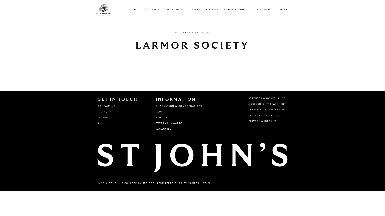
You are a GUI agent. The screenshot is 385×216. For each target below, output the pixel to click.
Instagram (105, 112)
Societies (206, 33)
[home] (103, 10)
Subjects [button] (194, 9)
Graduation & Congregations (179, 106)
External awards (169, 123)
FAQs (159, 112)
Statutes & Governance (266, 98)
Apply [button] (156, 9)
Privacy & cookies (262, 121)
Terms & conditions (263, 115)
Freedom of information (268, 110)
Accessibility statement (267, 104)
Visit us (161, 118)
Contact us (106, 106)
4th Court (264, 9)
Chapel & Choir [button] (234, 9)
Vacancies (163, 129)
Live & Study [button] (174, 9)
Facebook (104, 118)
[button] (141, 9)
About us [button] (140, 9)
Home (177, 33)
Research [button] (212, 9)
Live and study (190, 33)
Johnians (283, 9)
